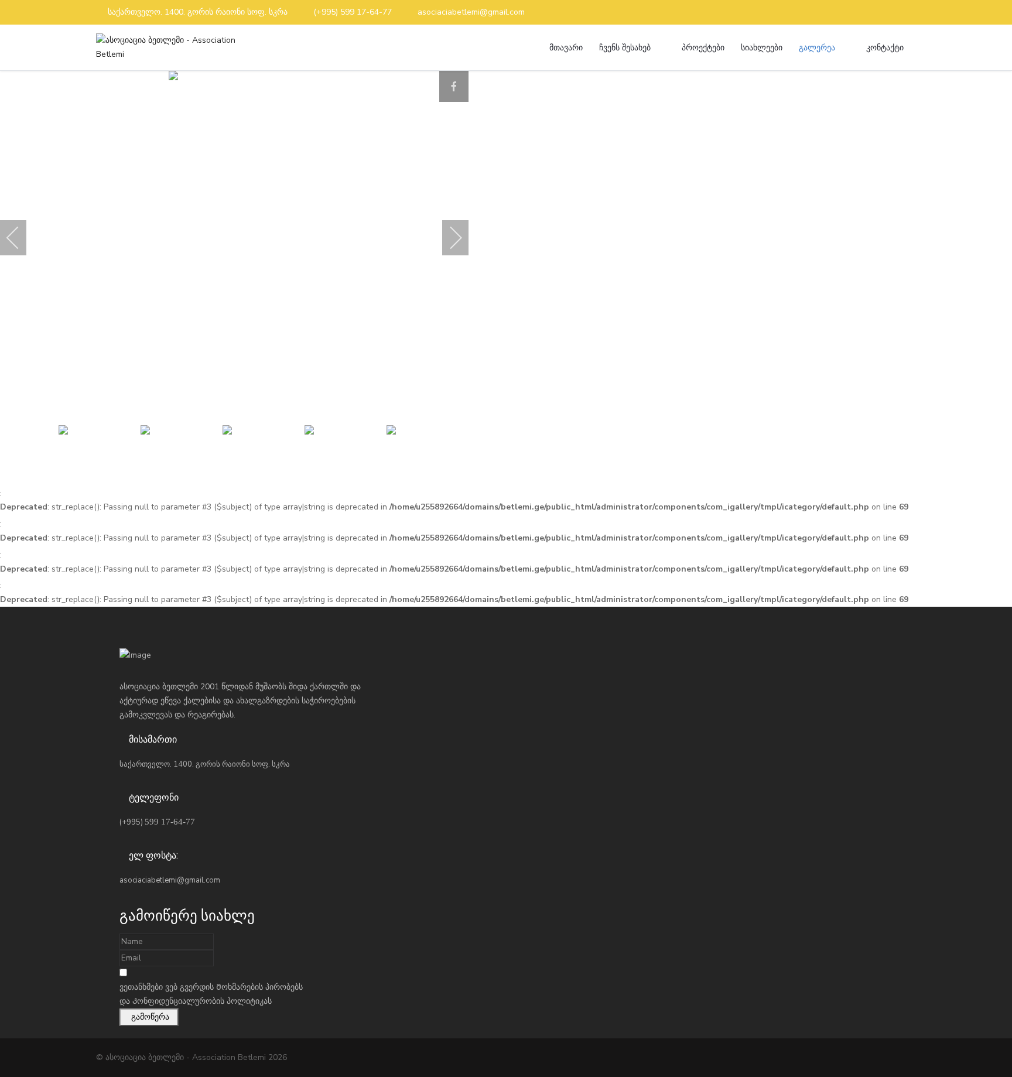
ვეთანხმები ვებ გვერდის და (211, 994)
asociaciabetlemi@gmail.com (471, 12)
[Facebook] (893, 12)
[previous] (20, 238)
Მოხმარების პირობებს (259, 987)
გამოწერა (149, 1017)
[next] (448, 238)
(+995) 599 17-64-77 (352, 12)
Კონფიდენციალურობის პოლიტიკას (202, 1001)
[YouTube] (912, 12)
